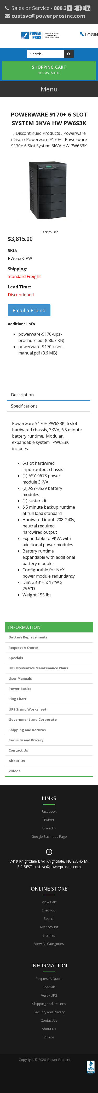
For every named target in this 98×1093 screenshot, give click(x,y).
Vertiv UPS (49, 995)
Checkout (49, 910)
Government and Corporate (33, 719)
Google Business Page (49, 836)
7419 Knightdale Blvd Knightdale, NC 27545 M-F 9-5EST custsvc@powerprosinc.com (49, 864)
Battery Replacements (28, 637)
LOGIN (91, 35)
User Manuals (20, 678)
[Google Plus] (69, 8)
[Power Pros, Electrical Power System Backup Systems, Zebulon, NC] (91, 1075)
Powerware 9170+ (43, 139)
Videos (14, 771)
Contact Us (18, 750)
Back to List (49, 232)
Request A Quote (23, 647)
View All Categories (49, 943)
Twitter (49, 819)
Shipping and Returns (27, 730)
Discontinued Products (38, 133)
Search (49, 918)
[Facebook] (78, 8)
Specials (16, 657)
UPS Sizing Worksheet (28, 709)
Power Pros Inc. (59, 1059)
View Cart (49, 901)
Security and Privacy (26, 740)
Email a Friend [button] (29, 310)
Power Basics (20, 688)
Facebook (49, 811)
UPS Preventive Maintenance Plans (38, 668)
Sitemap (49, 935)
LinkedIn (49, 828)
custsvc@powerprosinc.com (47, 15)
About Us (17, 760)
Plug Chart (18, 698)
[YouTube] (87, 8)
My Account (49, 927)
